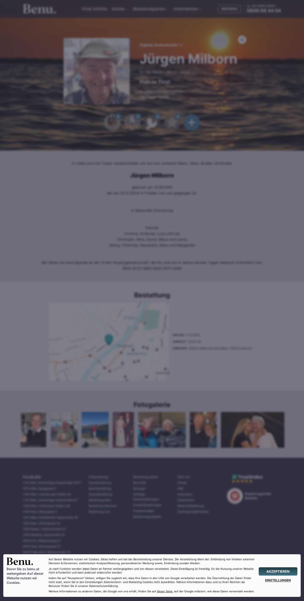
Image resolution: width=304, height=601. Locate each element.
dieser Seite (164, 591)
